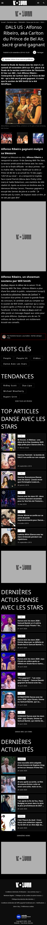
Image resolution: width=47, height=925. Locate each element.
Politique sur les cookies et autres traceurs (29, 895)
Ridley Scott (10, 385)
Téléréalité (21, 22)
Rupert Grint (10, 396)
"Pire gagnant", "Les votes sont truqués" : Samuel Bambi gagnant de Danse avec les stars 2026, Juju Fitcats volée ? (31, 681)
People (7, 358)
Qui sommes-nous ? (34, 892)
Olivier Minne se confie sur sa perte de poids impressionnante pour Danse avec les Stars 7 (30, 519)
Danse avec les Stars (15, 364)
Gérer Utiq (16, 906)
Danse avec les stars (32, 22)
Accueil (3, 22)
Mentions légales (9, 895)
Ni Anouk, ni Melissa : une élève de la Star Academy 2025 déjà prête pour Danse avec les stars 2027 (31, 443)
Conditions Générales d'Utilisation (15, 892)
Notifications (40, 903)
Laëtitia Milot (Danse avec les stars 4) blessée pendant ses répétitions (30, 536)
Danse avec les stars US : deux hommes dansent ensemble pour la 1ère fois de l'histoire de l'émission (31, 500)
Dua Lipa (27, 385)
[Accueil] (20, 3)
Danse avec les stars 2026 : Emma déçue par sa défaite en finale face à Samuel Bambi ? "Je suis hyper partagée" (31, 643)
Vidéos (37, 358)
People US (22, 358)
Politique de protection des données (23, 899)
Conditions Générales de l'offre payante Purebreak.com (18, 903)
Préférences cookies (27, 906)
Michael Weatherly (13, 391)
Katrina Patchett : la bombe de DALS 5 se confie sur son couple (31, 456)
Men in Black (28, 310)
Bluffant (5, 285)
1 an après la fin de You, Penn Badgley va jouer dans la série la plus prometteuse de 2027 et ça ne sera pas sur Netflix (31, 804)
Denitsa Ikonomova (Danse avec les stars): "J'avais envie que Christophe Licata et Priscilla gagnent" (30, 481)
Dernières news (12, 22)
